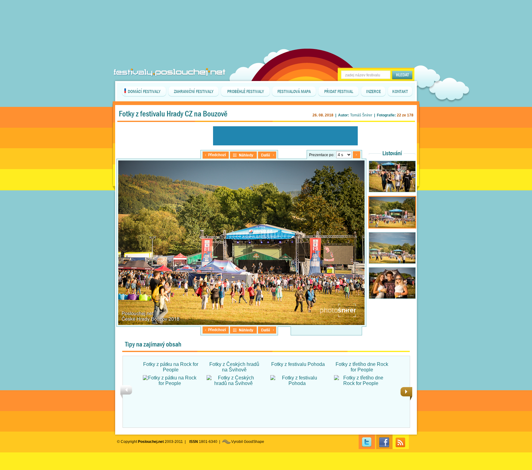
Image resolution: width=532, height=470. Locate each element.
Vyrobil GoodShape (247, 442)
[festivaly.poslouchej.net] (170, 72)
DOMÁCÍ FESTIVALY (144, 91)
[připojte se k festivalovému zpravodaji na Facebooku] (384, 442)
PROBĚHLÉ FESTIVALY (245, 91)
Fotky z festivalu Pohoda (298, 364)
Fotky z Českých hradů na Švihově (234, 367)
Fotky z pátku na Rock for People (170, 367)
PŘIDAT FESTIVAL (338, 91)
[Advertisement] (266, 15)
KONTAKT (400, 91)
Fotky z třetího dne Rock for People (362, 367)
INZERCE (373, 91)
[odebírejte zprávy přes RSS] (401, 442)
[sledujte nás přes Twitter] (367, 442)
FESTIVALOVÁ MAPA (294, 91)
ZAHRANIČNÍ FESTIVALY (193, 91)
